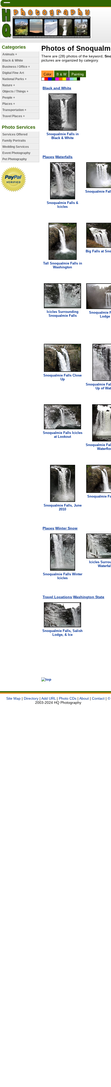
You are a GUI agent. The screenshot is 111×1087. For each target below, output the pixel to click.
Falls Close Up (62, 377)
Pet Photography (14, 159)
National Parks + (14, 79)
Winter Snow (66, 528)
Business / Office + (16, 67)
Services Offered (14, 134)
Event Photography (16, 153)
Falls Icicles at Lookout (62, 435)
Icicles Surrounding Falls (62, 314)
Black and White (57, 88)
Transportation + (14, 110)
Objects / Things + (15, 91)
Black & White (12, 60)
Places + (8, 104)
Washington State (88, 597)
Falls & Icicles (62, 205)
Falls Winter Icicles (62, 576)
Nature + (8, 85)
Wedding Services (15, 147)
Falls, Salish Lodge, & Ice (62, 633)
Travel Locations (57, 597)
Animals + (9, 54)
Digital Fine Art (13, 73)
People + (8, 97)
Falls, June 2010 (63, 507)
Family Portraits (14, 140)
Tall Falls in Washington (62, 265)
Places (48, 157)
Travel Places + (13, 116)
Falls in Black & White (62, 136)
